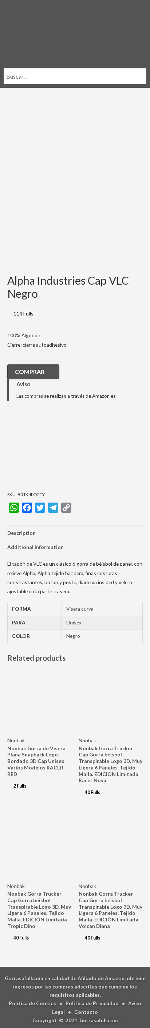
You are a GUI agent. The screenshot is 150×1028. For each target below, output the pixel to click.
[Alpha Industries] (43, 449)
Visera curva (80, 609)
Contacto (86, 1012)
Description (21, 533)
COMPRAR (29, 371)
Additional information (35, 547)
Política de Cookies (32, 1003)
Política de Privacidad (92, 1003)
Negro (73, 636)
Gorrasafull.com (98, 1020)
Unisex (74, 622)
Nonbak (16, 740)
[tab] (75, 533)
